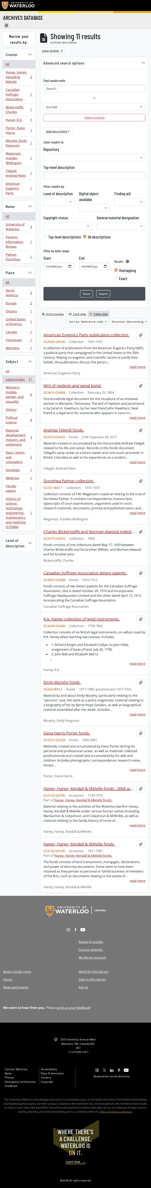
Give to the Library (92, 979)
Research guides (91, 942)
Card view (79, 314)
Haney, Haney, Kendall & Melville (19, 77)
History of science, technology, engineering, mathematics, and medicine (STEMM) (19, 513)
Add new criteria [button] (56, 131)
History (19, 410)
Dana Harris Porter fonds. (66, 733)
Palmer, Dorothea (19, 256)
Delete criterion (94, 117)
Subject (12, 361)
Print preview (54, 314)
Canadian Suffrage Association (19, 94)
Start (47, 258)
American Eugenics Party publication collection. (86, 335)
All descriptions (99, 237)
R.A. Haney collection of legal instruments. (81, 619)
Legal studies (19, 380)
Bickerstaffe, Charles (19, 109)
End (81, 258)
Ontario (19, 312)
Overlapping (127, 270)
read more (137, 367)
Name (10, 206)
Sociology (19, 471)
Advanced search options (64, 63)
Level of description (15, 543)
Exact (123, 278)
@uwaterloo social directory (112, 1076)
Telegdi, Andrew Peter (19, 173)
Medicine (19, 479)
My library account (92, 957)
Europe (19, 304)
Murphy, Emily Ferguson (19, 143)
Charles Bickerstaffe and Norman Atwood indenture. (89, 531)
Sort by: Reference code (86, 322)
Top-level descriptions (64, 237)
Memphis (19, 349)
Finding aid (122, 193)
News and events (15, 987)
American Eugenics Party (19, 188)
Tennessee (19, 341)
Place (10, 272)
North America (19, 292)
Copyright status (55, 217)
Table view (100, 314)
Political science (19, 419)
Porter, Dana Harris (19, 130)
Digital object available (89, 196)
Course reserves (91, 950)
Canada (19, 333)
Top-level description (59, 167)
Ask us (83, 987)
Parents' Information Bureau (19, 242)
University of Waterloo (19, 226)
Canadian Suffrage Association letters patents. (85, 573)
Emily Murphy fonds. (62, 682)
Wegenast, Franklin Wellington (19, 158)
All (7, 64)
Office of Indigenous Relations (115, 1111)
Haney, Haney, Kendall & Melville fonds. (83, 800)
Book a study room (17, 971)
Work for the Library (94, 971)
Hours (7, 979)
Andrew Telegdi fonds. (63, 430)
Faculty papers (19, 488)
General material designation (118, 217)
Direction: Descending (128, 322)
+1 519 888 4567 (78, 1052)
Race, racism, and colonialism (19, 457)
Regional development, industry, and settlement (19, 437)
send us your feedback (73, 1008)
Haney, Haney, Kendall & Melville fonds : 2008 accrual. (89, 788)
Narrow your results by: (19, 39)
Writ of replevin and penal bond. (72, 385)
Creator (12, 54)
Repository (51, 149)
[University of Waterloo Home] (18, 5)
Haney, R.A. (19, 121)
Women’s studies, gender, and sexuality (19, 394)
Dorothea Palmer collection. (68, 481)
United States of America (19, 321)
